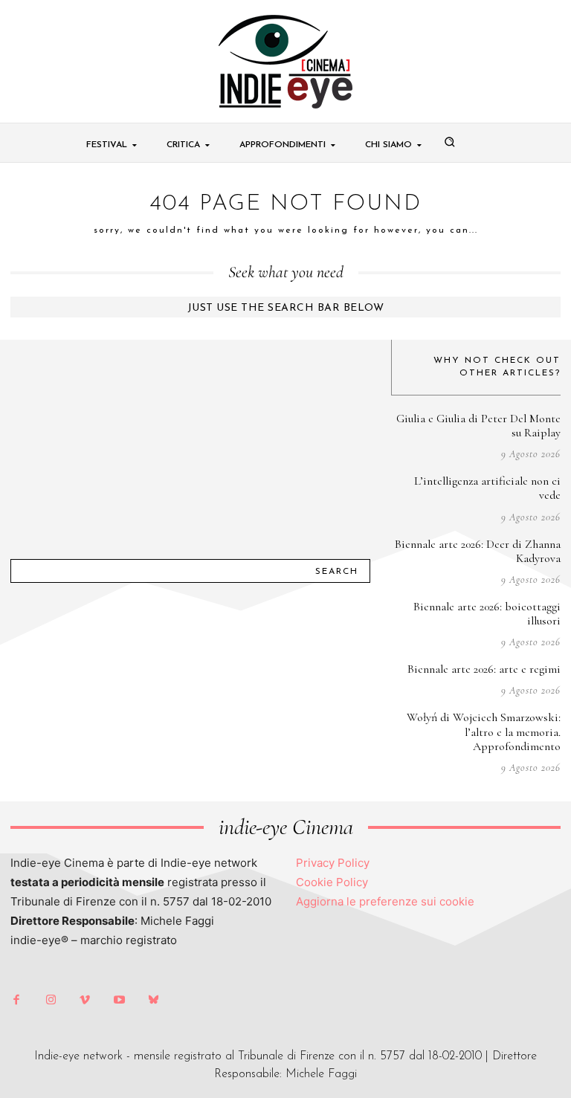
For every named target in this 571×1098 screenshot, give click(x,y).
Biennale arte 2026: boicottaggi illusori (487, 613)
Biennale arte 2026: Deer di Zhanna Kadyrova (478, 551)
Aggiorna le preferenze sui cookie (385, 901)
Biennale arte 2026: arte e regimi (484, 669)
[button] (449, 142)
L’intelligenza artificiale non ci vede (487, 488)
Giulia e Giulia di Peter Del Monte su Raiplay (478, 425)
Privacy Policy (333, 863)
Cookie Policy (332, 882)
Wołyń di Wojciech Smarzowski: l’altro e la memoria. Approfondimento (484, 731)
